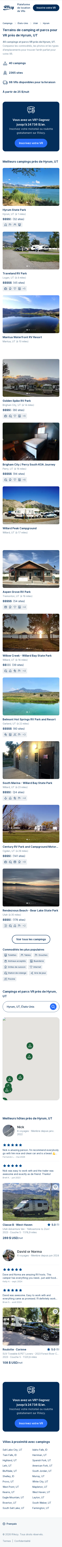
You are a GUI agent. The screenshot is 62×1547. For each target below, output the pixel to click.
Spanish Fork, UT (41, 1460)
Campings (8, 23)
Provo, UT (8, 1481)
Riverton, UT (10, 1502)
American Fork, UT (42, 1465)
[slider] (12, 1145)
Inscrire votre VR (46, 7)
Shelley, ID (8, 1476)
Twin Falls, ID (10, 1455)
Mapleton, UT (39, 1486)
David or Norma (29, 1252)
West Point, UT (11, 1486)
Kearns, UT (9, 1492)
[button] (29, 1056)
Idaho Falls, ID (39, 1449)
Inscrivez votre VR (31, 143)
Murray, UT (38, 1476)
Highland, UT (10, 1460)
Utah (35, 23)
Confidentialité (22, 1541)
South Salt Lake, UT (13, 1508)
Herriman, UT (39, 1455)
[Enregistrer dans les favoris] (55, 1187)
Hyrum (46, 23)
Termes (7, 1541)
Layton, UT (38, 1497)
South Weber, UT (41, 1502)
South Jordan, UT (42, 1471)
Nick (20, 1127)
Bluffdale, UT (10, 1471)
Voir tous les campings (31, 939)
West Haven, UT (41, 1492)
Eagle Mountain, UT (13, 1497)
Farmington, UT (40, 1508)
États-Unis (23, 23)
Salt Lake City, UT (12, 1449)
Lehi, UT (7, 1465)
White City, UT (40, 1481)
